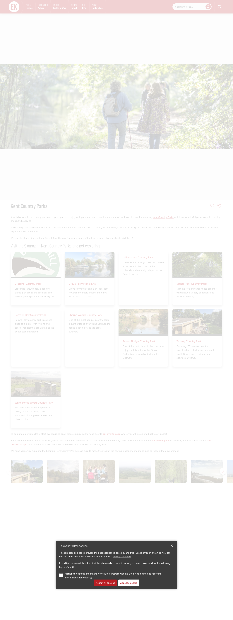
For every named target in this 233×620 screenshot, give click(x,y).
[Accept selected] (172, 546)
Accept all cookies (105, 583)
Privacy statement (122, 556)
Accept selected (128, 583)
